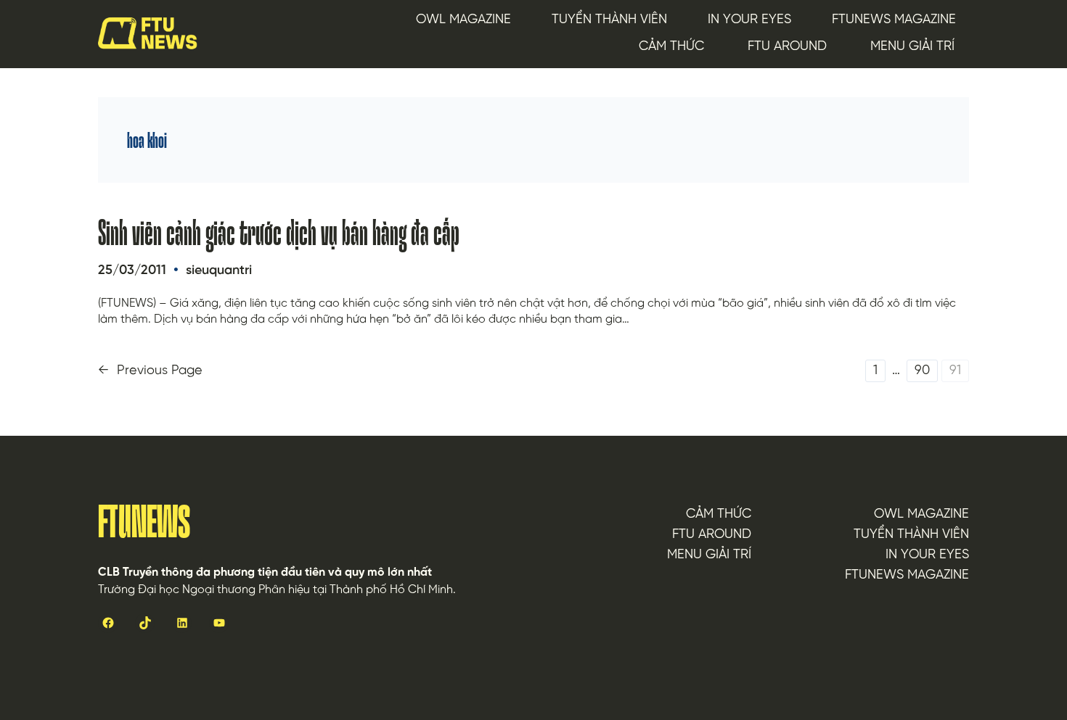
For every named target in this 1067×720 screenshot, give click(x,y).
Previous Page (150, 371)
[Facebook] (108, 623)
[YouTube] (219, 623)
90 (922, 371)
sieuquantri (219, 271)
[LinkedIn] (182, 623)
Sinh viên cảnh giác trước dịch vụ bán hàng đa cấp (278, 233)
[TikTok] (145, 623)
